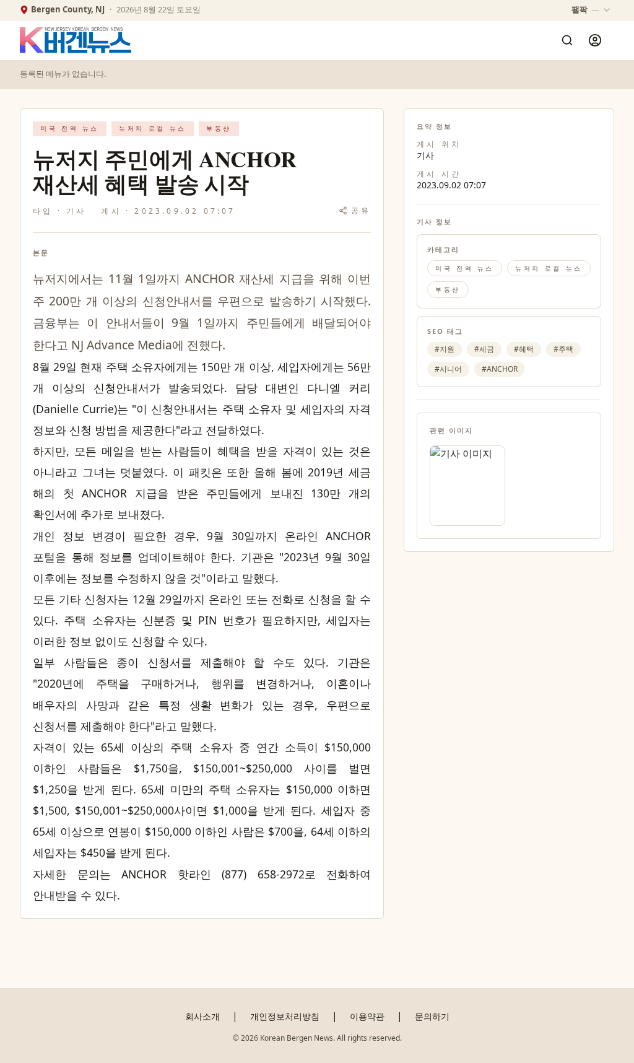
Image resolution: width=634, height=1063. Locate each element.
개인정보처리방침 (284, 1016)
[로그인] (595, 40)
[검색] (567, 40)
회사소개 (202, 1016)
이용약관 (367, 1016)
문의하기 (432, 1016)
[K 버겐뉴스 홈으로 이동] (75, 40)
